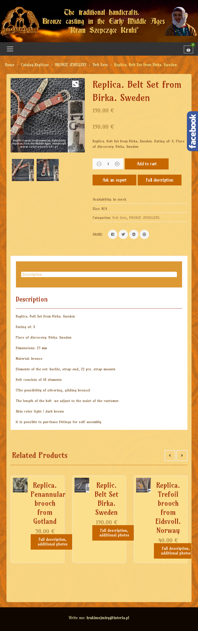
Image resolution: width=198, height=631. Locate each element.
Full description (159, 180)
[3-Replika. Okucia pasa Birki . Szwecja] (48, 170)
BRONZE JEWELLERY (70, 64)
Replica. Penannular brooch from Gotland (48, 503)
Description (32, 274)
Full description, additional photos (53, 542)
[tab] (99, 274)
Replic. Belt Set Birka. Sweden (106, 499)
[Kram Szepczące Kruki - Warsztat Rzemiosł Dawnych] (99, 20)
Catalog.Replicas (35, 64)
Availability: (102, 199)
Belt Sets (100, 64)
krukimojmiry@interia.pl (108, 617)
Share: (98, 234)
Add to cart (147, 163)
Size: (96, 208)
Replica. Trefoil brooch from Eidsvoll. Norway (168, 508)
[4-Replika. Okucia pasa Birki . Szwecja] (23, 170)
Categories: (102, 217)
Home (9, 64)
